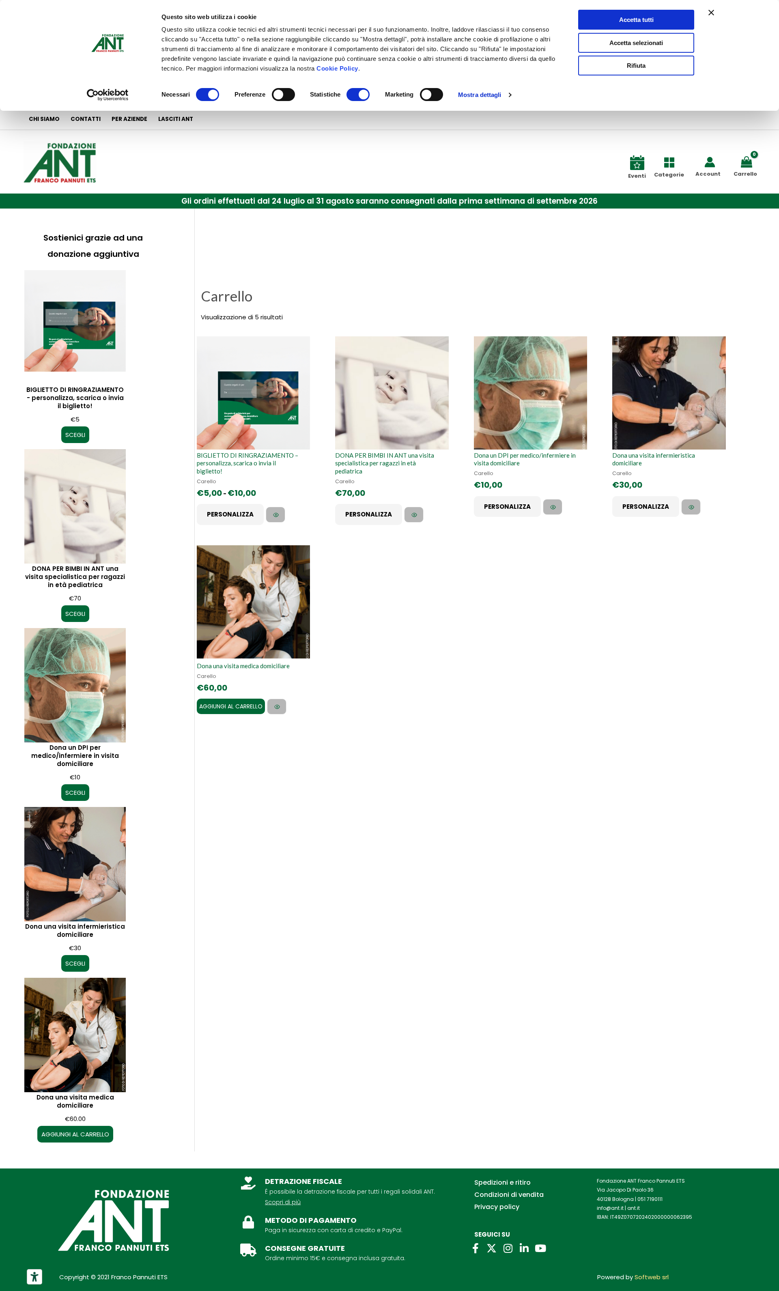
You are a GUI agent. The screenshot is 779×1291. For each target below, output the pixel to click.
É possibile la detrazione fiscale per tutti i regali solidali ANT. (350, 1192)
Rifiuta (636, 65)
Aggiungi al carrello (231, 706)
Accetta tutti (636, 19)
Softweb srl (652, 1277)
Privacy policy (496, 1206)
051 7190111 (650, 1199)
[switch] (283, 94)
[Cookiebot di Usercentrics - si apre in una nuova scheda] (107, 95)
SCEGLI (75, 434)
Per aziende (129, 119)
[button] (389, 201)
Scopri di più (283, 1202)
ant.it (633, 1208)
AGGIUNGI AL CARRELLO (75, 1134)
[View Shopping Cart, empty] (747, 161)
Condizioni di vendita (509, 1194)
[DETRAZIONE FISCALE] (248, 1183)
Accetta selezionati (636, 42)
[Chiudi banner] (711, 12)
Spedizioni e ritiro (502, 1182)
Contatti (86, 119)
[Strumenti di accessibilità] (34, 1277)
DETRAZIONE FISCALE (303, 1181)
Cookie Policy (337, 68)
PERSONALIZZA (230, 514)
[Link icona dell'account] (709, 162)
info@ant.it (610, 1208)
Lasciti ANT (175, 119)
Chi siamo (44, 119)
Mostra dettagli (479, 94)
